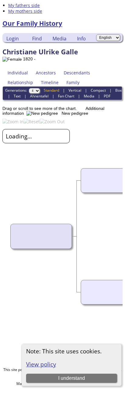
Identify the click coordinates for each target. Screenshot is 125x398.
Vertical (75, 90)
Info (81, 38)
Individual (18, 73)
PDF (107, 96)
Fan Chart (66, 96)
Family (72, 82)
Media (59, 38)
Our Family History (32, 23)
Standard (51, 90)
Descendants (77, 73)
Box (118, 90)
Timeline (50, 82)
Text (17, 96)
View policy (41, 364)
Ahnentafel (39, 96)
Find (37, 38)
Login (12, 38)
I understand (71, 378)
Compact (98, 90)
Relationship (20, 82)
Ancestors (46, 73)
